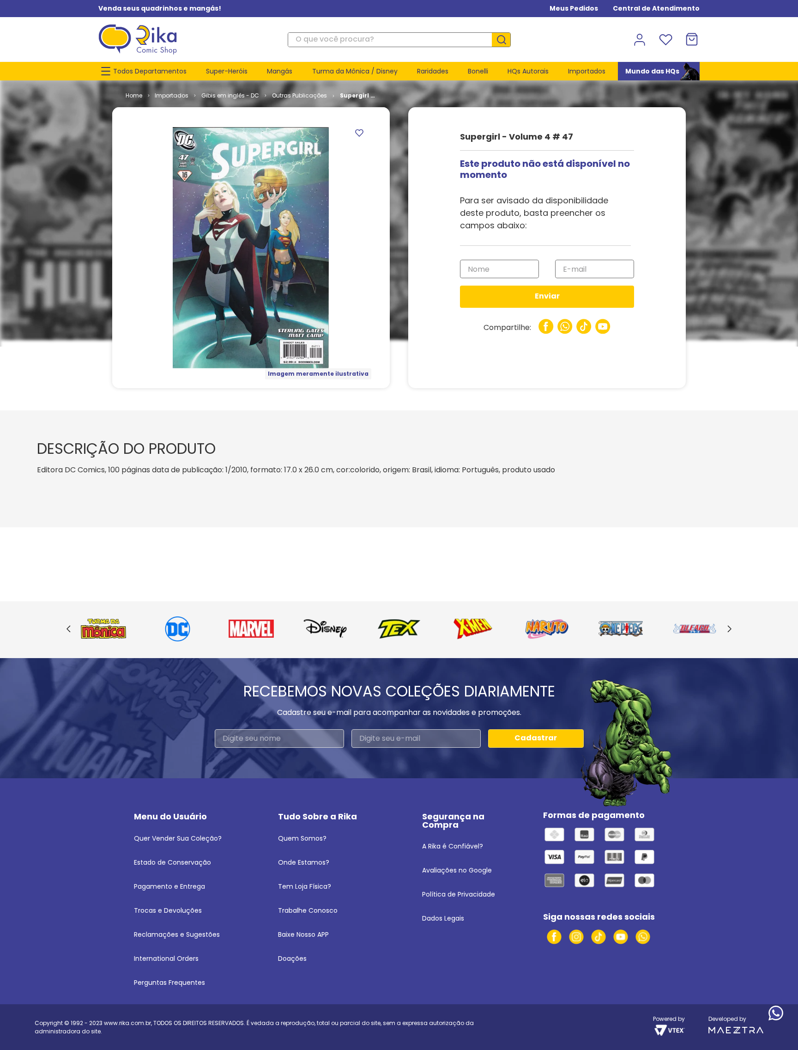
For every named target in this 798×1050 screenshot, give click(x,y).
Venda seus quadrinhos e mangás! (159, 8)
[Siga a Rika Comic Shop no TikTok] (598, 936)
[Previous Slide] (68, 629)
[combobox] (399, 39)
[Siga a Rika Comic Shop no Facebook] (554, 936)
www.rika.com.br (127, 1023)
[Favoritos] (665, 39)
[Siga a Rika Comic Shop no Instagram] (576, 936)
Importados (171, 95)
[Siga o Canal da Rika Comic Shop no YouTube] (620, 936)
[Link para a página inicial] (134, 96)
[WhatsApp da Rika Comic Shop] (642, 936)
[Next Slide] (729, 629)
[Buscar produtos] (505, 40)
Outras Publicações (299, 95)
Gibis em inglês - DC (230, 95)
